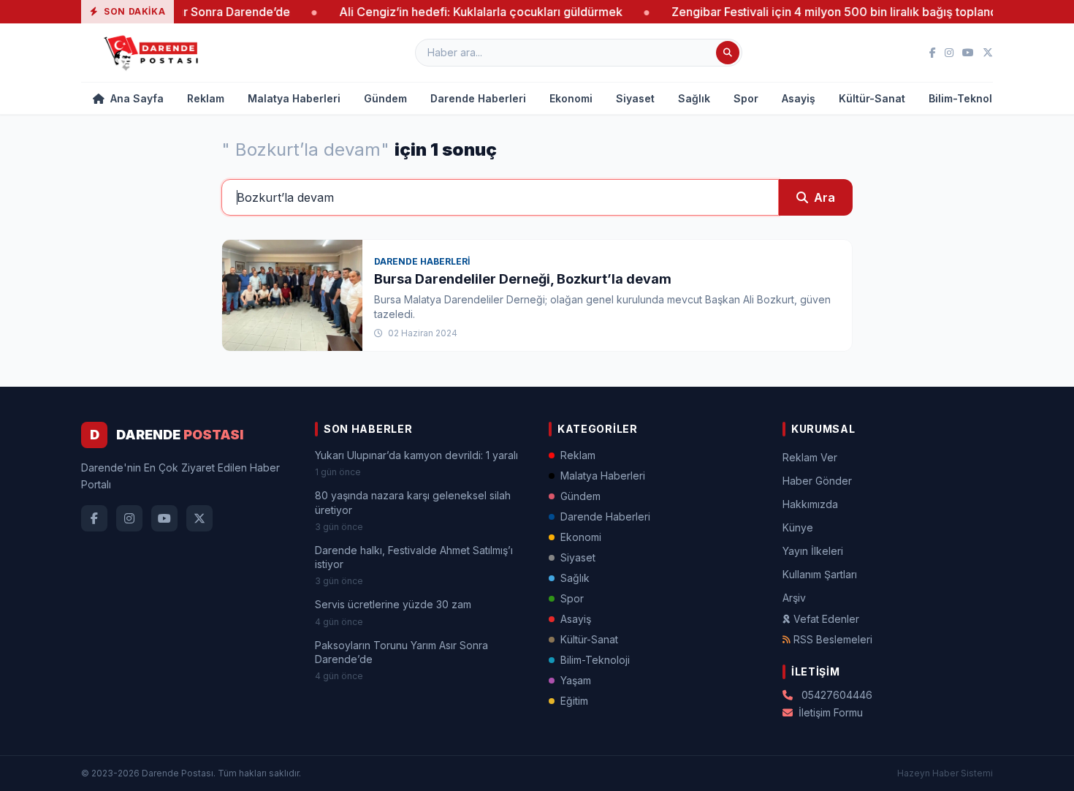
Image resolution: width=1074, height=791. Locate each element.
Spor (746, 98)
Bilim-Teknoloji (967, 98)
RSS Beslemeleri (832, 639)
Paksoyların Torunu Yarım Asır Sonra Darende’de (401, 652)
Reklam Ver (809, 457)
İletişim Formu (831, 712)
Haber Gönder (817, 480)
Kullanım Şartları (819, 574)
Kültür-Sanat (872, 98)
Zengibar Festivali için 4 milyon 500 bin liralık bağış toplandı (816, 11)
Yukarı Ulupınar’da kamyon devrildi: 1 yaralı (416, 455)
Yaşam (575, 680)
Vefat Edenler (826, 619)
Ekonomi (571, 98)
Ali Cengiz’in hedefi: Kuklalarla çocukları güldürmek (461, 11)
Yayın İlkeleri (812, 551)
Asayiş (798, 98)
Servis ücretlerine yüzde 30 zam (393, 604)
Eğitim (574, 701)
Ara (824, 197)
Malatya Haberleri (294, 98)
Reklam (205, 98)
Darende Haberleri (478, 98)
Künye (797, 527)
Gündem (385, 98)
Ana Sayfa (135, 98)
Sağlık (694, 98)
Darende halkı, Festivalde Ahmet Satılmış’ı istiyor (414, 557)
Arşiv (794, 597)
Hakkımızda (810, 504)
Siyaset (635, 98)
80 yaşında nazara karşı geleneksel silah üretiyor (413, 502)
